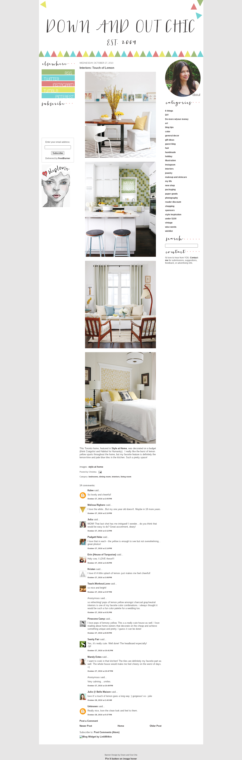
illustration (170, 160)
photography (171, 198)
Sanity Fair (93, 639)
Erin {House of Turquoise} (102, 554)
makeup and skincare (176, 177)
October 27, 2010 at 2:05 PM (100, 499)
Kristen (91, 569)
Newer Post (86, 726)
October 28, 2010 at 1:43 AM (100, 700)
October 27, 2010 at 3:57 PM (100, 592)
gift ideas (169, 140)
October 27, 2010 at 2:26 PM (100, 563)
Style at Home (119, 448)
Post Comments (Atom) (106, 732)
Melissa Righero (96, 505)
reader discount (173, 202)
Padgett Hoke (95, 537)
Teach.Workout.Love (99, 583)
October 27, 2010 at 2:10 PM (100, 513)
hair (167, 148)
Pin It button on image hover (121, 758)
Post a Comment (89, 721)
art (166, 123)
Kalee (91, 490)
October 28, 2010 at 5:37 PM (100, 715)
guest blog (170, 144)
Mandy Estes (95, 657)
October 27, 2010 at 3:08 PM (100, 577)
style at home (95, 466)
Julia (90, 519)
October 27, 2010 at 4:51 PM (100, 612)
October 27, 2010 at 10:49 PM (100, 686)
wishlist (169, 231)
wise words (170, 227)
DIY (167, 115)
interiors (116, 477)
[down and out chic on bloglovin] (56, 206)
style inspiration (173, 214)
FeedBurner (64, 158)
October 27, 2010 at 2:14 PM (100, 548)
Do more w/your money (176, 119)
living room (126, 477)
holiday (168, 156)
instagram (170, 164)
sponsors (170, 210)
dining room (105, 477)
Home (121, 726)
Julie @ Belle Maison (99, 691)
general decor (172, 135)
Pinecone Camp (96, 618)
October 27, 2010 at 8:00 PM (100, 633)
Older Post (155, 726)
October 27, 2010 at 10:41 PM (100, 650)
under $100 (170, 218)
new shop (170, 185)
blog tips (169, 127)
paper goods (171, 194)
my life (168, 181)
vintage (169, 222)
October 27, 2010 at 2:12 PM (100, 531)
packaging (170, 189)
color (167, 131)
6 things (169, 111)
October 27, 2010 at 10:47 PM (100, 671)
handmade (170, 152)
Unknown (93, 706)
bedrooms (93, 477)
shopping (169, 206)
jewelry (168, 173)
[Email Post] (100, 472)
